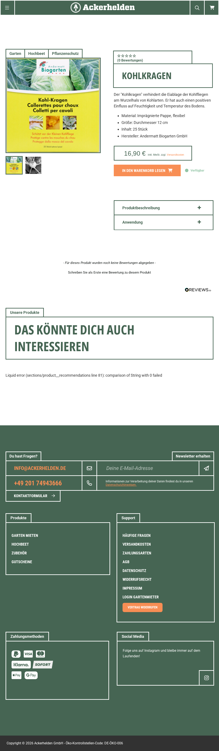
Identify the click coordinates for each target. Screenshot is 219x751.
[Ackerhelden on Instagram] (206, 678)
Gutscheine (22, 562)
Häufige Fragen (137, 535)
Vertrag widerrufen (142, 607)
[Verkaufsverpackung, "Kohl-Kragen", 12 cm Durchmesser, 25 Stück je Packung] (53, 105)
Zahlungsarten (137, 553)
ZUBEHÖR (19, 553)
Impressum (132, 588)
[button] (152, 58)
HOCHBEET (20, 544)
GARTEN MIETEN (25, 535)
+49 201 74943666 (38, 483)
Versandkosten (175, 154)
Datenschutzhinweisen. (121, 484)
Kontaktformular (30, 496)
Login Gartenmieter (141, 597)
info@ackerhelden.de (40, 468)
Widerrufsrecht (137, 579)
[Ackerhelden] (103, 7)
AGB (126, 562)
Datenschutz (134, 570)
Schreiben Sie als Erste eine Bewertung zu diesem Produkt (109, 272)
